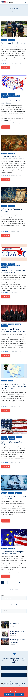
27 (16, 582)
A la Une (4, 39)
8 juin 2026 (13, 406)
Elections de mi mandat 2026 (10, 95)
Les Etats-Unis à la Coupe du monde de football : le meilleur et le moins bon (13, 386)
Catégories (3, 595)
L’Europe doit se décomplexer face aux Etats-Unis (13, 552)
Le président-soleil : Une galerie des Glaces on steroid (12, 157)
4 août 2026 (13, 231)
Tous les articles (13, 12)
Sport (10, 380)
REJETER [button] (20, 694)
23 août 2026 (14, 63)
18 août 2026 (14, 123)
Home (7, 12)
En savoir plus (21, 692)
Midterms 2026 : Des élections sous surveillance (13, 271)
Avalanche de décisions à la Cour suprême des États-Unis (13, 330)
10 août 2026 (14, 175)
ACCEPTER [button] (9, 694)
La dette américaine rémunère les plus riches (13, 497)
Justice (18, 324)
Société (12, 438)
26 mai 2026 (13, 462)
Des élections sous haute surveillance (11, 102)
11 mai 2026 (13, 572)
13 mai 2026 (13, 517)
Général (18, 437)
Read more (6, 67)
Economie (11, 437)
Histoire (11, 324)
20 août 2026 (13, 635)
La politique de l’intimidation (13, 43)
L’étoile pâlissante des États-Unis (12, 443)
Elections (12, 94)
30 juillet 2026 (14, 292)
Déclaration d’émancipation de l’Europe (13, 210)
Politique (11, 39)
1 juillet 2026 (14, 351)
